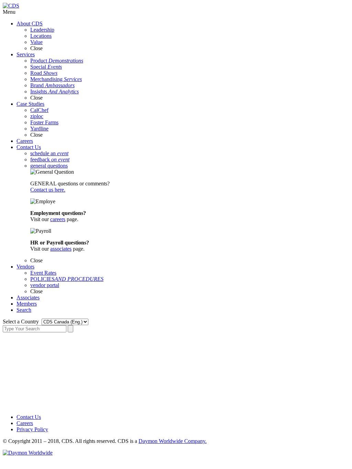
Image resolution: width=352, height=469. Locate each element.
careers (57, 219)
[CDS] (11, 6)
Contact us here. (47, 190)
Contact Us (28, 417)
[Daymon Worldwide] (28, 453)
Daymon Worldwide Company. (173, 441)
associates (61, 249)
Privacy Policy (32, 429)
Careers (24, 423)
